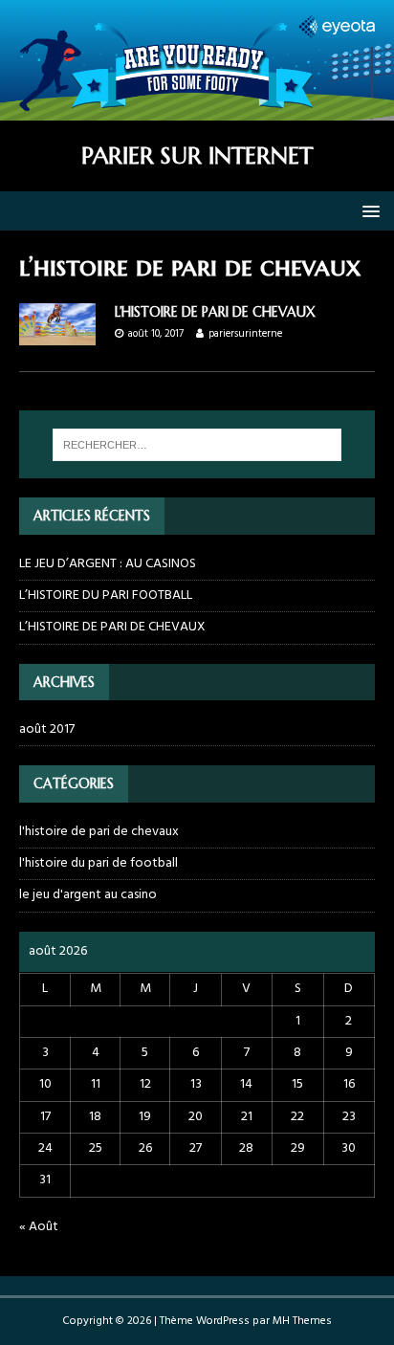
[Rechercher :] (197, 445)
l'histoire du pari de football (98, 863)
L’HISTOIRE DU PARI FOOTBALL (105, 595)
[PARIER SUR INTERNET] (197, 110)
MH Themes (302, 1321)
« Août (38, 1227)
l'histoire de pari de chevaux (99, 832)
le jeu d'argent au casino (88, 895)
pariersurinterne (245, 333)
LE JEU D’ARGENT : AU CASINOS (107, 564)
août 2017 (47, 729)
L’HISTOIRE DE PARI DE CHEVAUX (215, 311)
